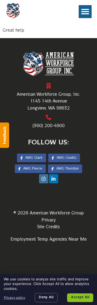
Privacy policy (14, 298)
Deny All (46, 297)
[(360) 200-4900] (48, 117)
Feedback (4, 135)
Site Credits (48, 227)
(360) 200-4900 (48, 126)
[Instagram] (43, 178)
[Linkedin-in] (53, 178)
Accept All (80, 297)
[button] (85, 11)
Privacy (48, 220)
